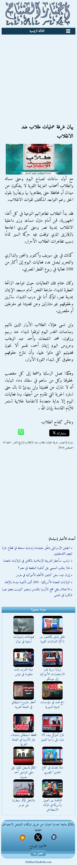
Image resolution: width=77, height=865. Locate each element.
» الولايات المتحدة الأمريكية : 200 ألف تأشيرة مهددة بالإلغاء (38, 582)
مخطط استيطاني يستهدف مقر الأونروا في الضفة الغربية (24, 739)
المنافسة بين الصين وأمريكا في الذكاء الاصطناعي (52, 805)
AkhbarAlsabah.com (38, 862)
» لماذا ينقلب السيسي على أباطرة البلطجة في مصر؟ (45, 568)
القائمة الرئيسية (37, 31)
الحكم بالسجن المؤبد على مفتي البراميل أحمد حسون (23, 772)
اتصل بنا (38, 853)
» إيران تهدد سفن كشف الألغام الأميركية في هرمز (44, 575)
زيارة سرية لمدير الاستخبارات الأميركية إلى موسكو (52, 674)
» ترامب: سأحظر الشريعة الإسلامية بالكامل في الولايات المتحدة (37, 561)
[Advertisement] (38, 75)
